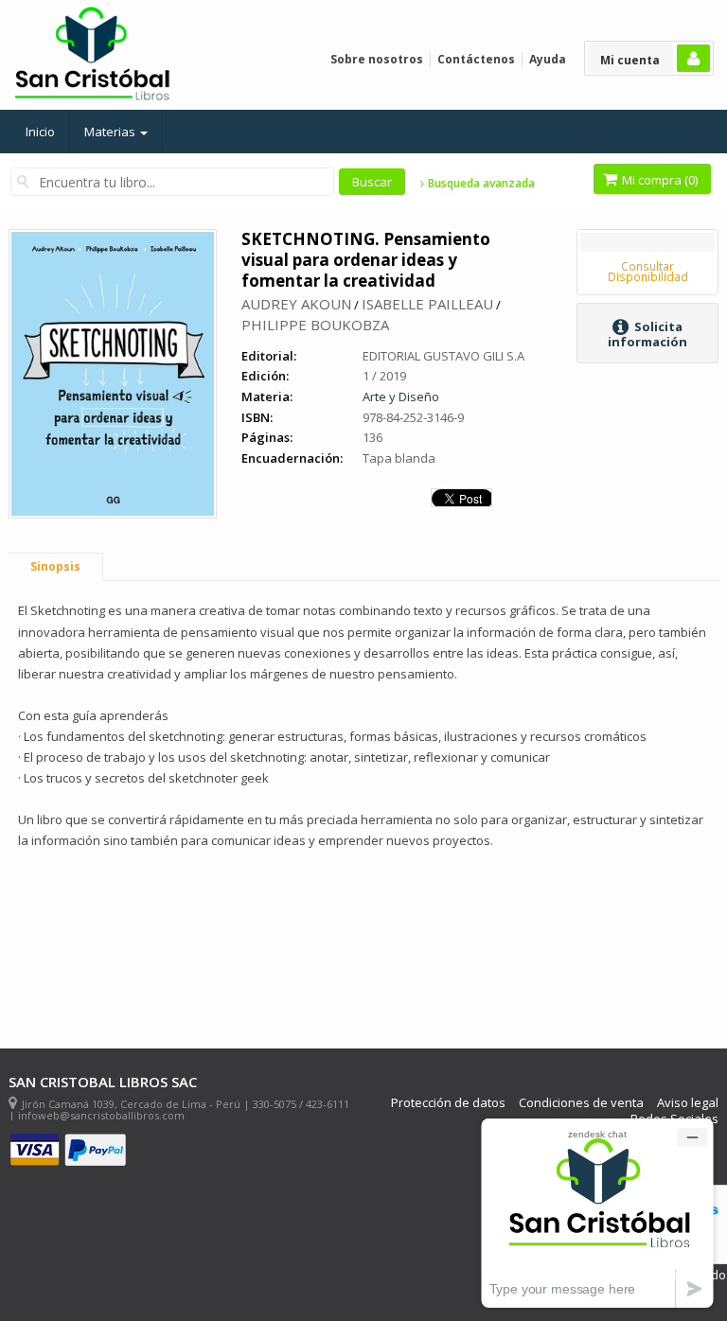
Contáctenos (476, 59)
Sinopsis (55, 566)
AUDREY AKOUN (296, 303)
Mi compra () (658, 179)
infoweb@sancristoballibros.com (101, 1115)
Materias (111, 131)
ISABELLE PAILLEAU (427, 303)
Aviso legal (687, 1103)
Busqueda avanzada (480, 183)
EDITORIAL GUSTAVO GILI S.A (443, 355)
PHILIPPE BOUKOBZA (315, 324)
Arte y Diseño (401, 396)
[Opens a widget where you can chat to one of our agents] (597, 1212)
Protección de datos (448, 1103)
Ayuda (547, 59)
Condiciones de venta (581, 1103)
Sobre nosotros (376, 59)
